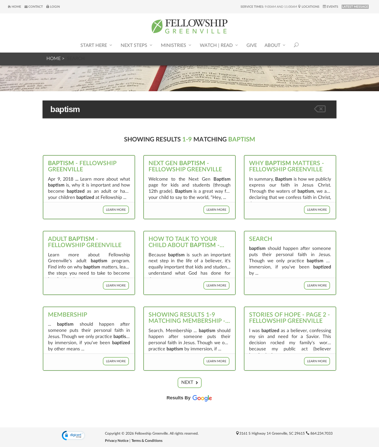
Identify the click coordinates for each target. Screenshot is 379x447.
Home (16, 6)
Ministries (174, 45)
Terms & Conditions (146, 441)
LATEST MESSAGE (355, 6)
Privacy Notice (116, 441)
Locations (310, 6)
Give (251, 45)
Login (54, 6)
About (273, 45)
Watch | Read (217, 45)
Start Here (94, 45)
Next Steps (135, 45)
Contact (35, 6)
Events (332, 6)
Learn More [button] (116, 209)
